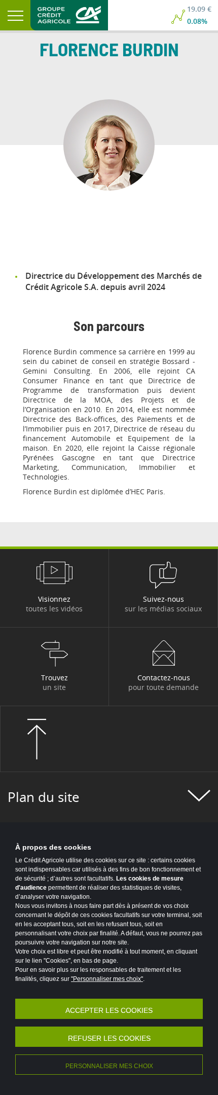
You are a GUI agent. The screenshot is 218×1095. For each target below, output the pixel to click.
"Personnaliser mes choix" (107, 978)
